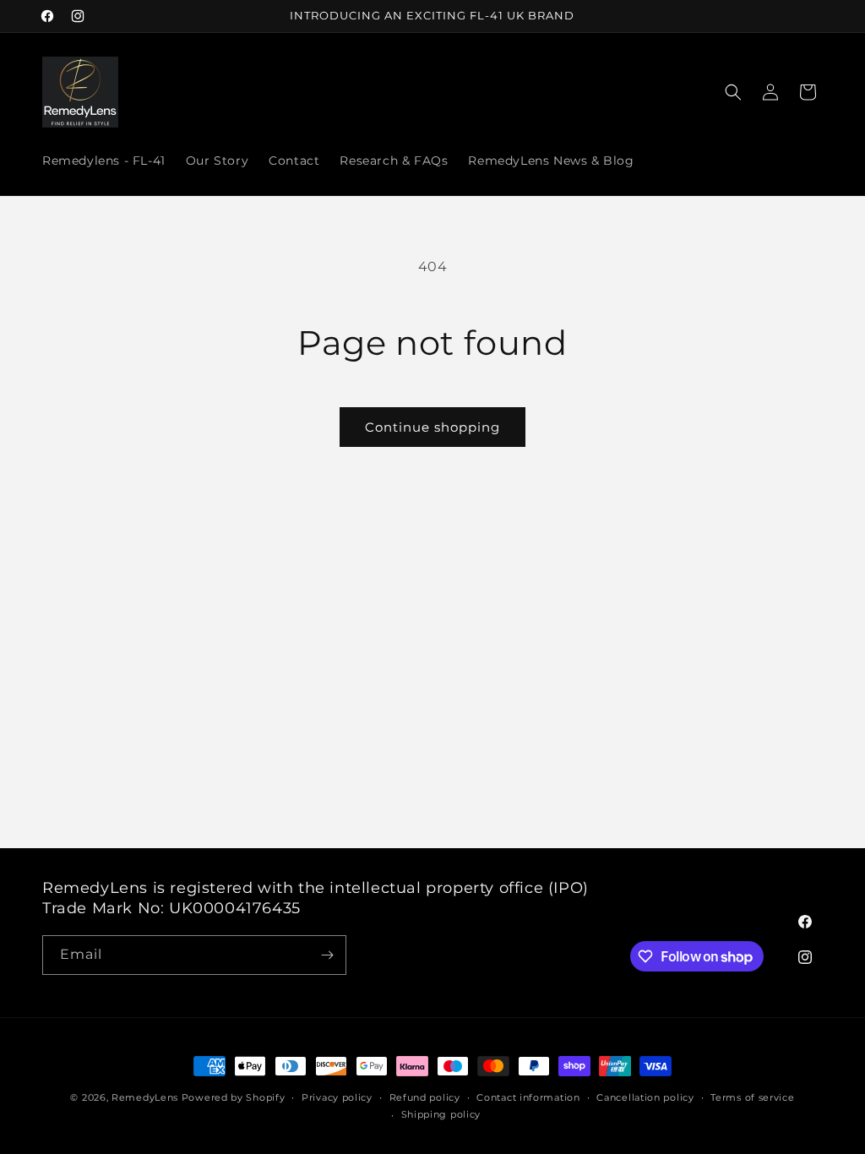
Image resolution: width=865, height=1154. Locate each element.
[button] (733, 92)
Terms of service (752, 1097)
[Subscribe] (326, 955)
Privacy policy (337, 1097)
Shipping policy (441, 1114)
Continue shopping (432, 427)
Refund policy (424, 1097)
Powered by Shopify (234, 1097)
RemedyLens (145, 1097)
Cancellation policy (645, 1097)
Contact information (527, 1097)
